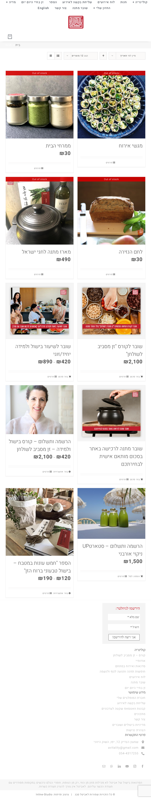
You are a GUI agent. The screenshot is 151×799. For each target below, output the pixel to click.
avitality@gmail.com (123, 747)
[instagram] (135, 766)
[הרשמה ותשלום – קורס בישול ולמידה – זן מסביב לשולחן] (39, 409)
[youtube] (127, 766)
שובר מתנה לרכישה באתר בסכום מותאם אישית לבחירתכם (116, 456)
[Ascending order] (103, 56)
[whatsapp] (112, 766)
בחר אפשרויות (60, 471)
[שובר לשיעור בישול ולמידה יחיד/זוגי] (39, 311)
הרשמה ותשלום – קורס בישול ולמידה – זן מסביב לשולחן (40, 445)
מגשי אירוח (131, 146)
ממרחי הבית (58, 146)
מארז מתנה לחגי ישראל (46, 252)
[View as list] (58, 55)
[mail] (104, 766)
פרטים (109, 162)
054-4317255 (128, 753)
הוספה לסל (134, 576)
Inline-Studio (44, 794)
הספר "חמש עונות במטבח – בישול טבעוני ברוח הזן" (42, 567)
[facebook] (142, 766)
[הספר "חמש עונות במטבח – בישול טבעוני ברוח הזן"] (39, 522)
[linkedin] (119, 766)
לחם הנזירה (131, 252)
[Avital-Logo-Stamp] (75, 13)
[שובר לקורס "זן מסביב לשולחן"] (111, 311)
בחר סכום (135, 376)
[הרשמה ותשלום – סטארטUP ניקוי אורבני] (111, 513)
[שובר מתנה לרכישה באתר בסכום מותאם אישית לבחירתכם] (111, 413)
